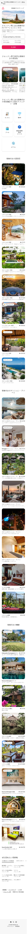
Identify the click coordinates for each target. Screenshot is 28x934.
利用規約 (17, 926)
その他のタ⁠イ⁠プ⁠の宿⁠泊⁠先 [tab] (8, 860)
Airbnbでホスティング (17, 8)
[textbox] (7, 42)
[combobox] (13, 37)
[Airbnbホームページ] (3, 8)
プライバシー (10, 926)
